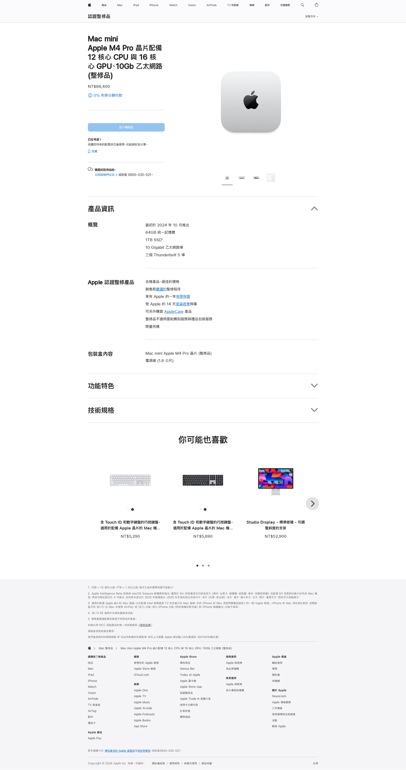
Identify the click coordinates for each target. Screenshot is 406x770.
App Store (140, 726)
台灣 (315, 763)
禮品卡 (92, 723)
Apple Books (142, 720)
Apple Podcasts (144, 714)
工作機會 (277, 708)
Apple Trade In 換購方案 (195, 698)
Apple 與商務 (234, 662)
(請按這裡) (145, 625)
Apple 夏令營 (188, 681)
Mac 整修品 (106, 648)
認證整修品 (99, 16)
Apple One (141, 690)
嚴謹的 (161, 289)
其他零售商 (143, 750)
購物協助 (185, 717)
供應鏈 (276, 681)
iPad (91, 674)
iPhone (92, 681)
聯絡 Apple (279, 726)
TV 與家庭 (94, 705)
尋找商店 (185, 662)
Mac (91, 668)
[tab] (227, 178)
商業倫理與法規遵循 (283, 714)
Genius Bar (187, 668)
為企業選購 (232, 668)
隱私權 (276, 674)
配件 (90, 717)
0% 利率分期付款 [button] (121, 95)
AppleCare (173, 311)
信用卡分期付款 (189, 705)
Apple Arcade (143, 708)
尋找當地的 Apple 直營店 (120, 750)
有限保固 (183, 296)
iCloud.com (141, 674)
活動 (274, 720)
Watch (92, 686)
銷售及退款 (190, 763)
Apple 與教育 (234, 684)
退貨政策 (183, 304)
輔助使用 (277, 662)
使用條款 (174, 763)
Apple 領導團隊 (281, 702)
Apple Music (142, 702)
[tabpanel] (251, 101)
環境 (274, 668)
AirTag (92, 711)
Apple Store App (191, 686)
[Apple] (89, 648)
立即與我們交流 (106, 174)
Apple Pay (95, 738)
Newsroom (279, 696)
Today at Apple (190, 674)
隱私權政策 (158, 763)
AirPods (93, 698)
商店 (90, 662)
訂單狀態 (185, 711)
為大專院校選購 (235, 690)
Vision (92, 693)
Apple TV (140, 696)
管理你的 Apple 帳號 (146, 662)
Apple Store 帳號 (145, 668)
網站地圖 (207, 763)
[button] (302, 5)
